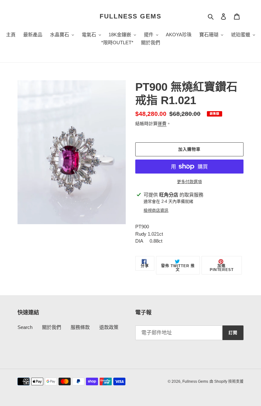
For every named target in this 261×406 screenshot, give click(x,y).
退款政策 (108, 327)
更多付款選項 (189, 181)
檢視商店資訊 (156, 210)
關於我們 (51, 327)
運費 (162, 123)
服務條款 (80, 327)
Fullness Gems (130, 16)
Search (25, 327)
